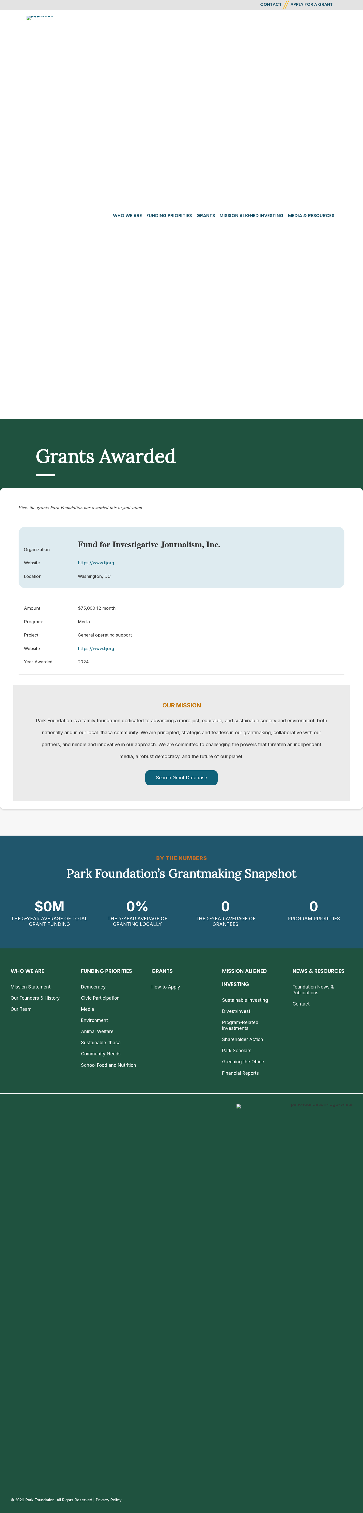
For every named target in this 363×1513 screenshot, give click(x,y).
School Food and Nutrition (108, 1065)
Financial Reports (240, 1073)
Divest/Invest (236, 1011)
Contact (301, 1004)
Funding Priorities (169, 215)
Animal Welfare (97, 1031)
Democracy (93, 987)
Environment (94, 1020)
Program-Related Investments (240, 1025)
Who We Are (127, 215)
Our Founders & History (35, 998)
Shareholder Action (242, 1039)
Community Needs (101, 1053)
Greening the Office (243, 1061)
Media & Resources (311, 215)
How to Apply (165, 987)
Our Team (21, 1009)
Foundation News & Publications (313, 989)
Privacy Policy (108, 1499)
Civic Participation (100, 998)
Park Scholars (236, 1050)
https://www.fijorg (96, 562)
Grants (205, 215)
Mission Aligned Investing (252, 215)
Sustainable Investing (245, 1000)
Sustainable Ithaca (101, 1042)
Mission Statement (30, 987)
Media (87, 1009)
